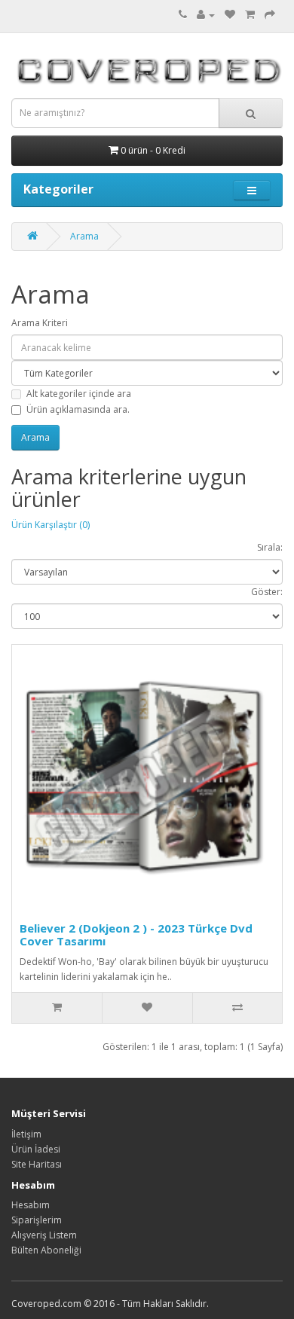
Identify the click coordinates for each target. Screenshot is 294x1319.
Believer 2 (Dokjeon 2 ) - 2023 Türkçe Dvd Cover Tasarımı (136, 934)
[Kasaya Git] (270, 14)
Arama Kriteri (39, 322)
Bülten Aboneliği (46, 1250)
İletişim (26, 1134)
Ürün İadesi (35, 1149)
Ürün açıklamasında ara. (78, 409)
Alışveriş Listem (44, 1235)
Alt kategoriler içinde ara (78, 393)
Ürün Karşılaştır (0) (50, 524)
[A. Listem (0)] (230, 14)
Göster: (267, 591)
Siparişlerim (36, 1220)
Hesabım (30, 1204)
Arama (84, 236)
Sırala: (270, 547)
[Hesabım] (206, 14)
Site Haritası (36, 1164)
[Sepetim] (250, 14)
